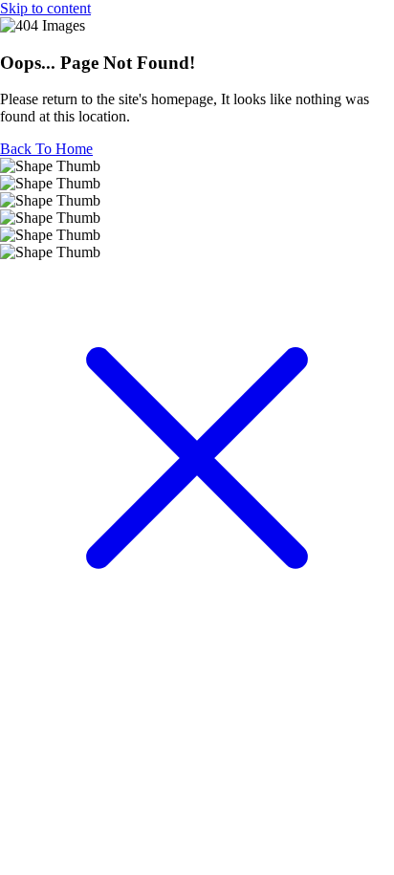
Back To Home (46, 149)
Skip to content (45, 8)
